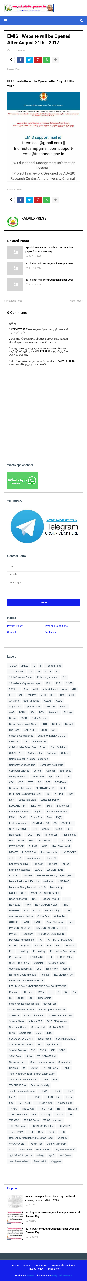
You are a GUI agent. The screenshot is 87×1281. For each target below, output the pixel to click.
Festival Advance (18, 823)
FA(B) (59, 817)
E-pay (70, 794)
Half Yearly (15, 834)
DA (39, 782)
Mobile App (56, 887)
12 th (48, 683)
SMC (38, 1033)
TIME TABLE (24, 1103)
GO (55, 823)
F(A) (49, 817)
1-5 (30, 671)
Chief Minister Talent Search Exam (27, 747)
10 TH (48, 671)
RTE (51, 992)
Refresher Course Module (22, 974)
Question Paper (56, 963)
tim (11, 1103)
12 (64, 677)
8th (62, 695)
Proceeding (39, 951)
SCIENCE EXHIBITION (61, 1015)
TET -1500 (34, 1097)
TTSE (31, 1132)
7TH (43, 695)
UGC (40, 1132)
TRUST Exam (16, 1132)
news (28, 904)
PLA (49, 945)
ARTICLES (50, 706)
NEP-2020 (14, 904)
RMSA (41, 992)
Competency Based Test (22, 764)
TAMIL (66, 1068)
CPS (68, 776)
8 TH (53, 695)
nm (26, 910)
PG (40, 939)
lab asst (38, 864)
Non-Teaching (52, 910)
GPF (35, 829)
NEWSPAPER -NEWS (46, 904)
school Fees (50, 1003)
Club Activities (59, 747)
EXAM (22, 817)
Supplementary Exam (42, 1062)
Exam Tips (36, 817)
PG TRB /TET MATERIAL (59, 939)
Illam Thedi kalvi (61, 846)
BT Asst (56, 724)
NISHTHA (14, 910)
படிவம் (52, 1155)
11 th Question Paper (20, 677)
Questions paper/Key (20, 968)
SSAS (43, 1050)
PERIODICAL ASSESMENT (51, 934)
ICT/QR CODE (16, 846)
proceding (23, 951)
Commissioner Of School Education (28, 759)
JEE (11, 858)
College (65, 753)
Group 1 (46, 829)
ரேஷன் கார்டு (40, 1161)
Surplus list (64, 1062)
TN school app (64, 1103)
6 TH (11, 695)
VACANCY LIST (17, 1143)
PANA (26, 922)
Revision (13, 992)
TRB (70, 1114)
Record (66, 968)
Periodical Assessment (21, 939)
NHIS (65, 904)
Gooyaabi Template (61, 1275)
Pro (11, 951)
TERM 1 (43, 1091)
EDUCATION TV (17, 805)
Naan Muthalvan (18, 899)
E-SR (11, 799)
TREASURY (64, 1126)
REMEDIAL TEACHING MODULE (26, 980)
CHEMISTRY (39, 741)
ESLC (12, 817)
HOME (21, 840)
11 (57, 671)
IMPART (13, 852)
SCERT (20, 998)
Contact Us (13, 632)
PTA (50, 957)
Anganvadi (15, 706)
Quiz (39, 968)
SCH (31, 998)
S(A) (66, 992)
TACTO (34, 1068)
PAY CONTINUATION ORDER (51, 928)
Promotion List (17, 957)
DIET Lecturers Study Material (25, 794)
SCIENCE (14, 1015)
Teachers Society (40, 1085)
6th (21, 695)
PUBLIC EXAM (64, 957)
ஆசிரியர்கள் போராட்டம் (20, 1155)
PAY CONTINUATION (20, 928)
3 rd (26, 689)
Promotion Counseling (62, 951)
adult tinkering (31, 700)
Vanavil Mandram (56, 1143)
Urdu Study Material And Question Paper (31, 1138)
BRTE (45, 724)
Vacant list (36, 1143)
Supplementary (17, 1062)
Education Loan (27, 799)
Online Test (60, 916)
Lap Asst (52, 864)
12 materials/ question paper (25, 683)
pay (71, 922)
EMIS (49, 805)
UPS (62, 1132)
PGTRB (13, 945)
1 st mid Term (53, 665)
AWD (12, 712)
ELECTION (36, 805)
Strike (29, 1056)
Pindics (38, 945)
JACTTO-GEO (69, 852)
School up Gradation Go (52, 1009)
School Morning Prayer (21, 1009)
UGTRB (51, 1132)
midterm (48, 881)
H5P (68, 829)
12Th (59, 683)
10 (38, 671)
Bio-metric (53, 712)
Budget (69, 724)
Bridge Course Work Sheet (23, 724)
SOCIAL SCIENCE (65, 1038)
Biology (68, 712)
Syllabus (13, 1068)
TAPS (45, 1079)
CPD (58, 776)
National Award (50, 899)
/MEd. (24, 665)
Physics (25, 945)
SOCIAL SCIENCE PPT (21, 1038)
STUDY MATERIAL (46, 1056)
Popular (12, 1188)
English (38, 811)
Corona (38, 770)
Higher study (69, 834)
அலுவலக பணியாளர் (65, 1149)
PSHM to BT (36, 957)
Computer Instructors (51, 764)
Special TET (53, 1044)
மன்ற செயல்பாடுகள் (19, 1161)
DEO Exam (61, 782)
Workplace (26, 1149)
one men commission (21, 916)
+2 (33, 665)
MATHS (28, 875)
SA (74, 992)
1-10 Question (16, 671)
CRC (11, 782)
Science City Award (34, 1015)
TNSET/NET (45, 1108)
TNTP (60, 1108)
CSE (20, 782)
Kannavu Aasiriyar (19, 864)
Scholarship (44, 998)
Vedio (12, 1149)
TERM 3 (69, 1091)
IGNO (44, 846)
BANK (22, 712)
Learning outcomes (19, 869)
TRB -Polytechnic (53, 1120)
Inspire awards (49, 852)
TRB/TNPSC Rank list (41, 1126)
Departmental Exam (20, 788)
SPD (40, 1044)
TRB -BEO (14, 1120)
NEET (67, 899)
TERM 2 (56, 1091)
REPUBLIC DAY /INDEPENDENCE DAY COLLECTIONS (37, 986)
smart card (25, 1033)
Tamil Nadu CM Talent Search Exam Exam (32, 1073)
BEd (32, 712)
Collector (51, 753)
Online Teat (43, 916)
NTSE (67, 910)
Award (63, 706)
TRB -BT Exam (31, 1120)
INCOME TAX (29, 852)
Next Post (75, 300)
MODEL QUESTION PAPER (45, 893)
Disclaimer (50, 632)
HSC (31, 840)
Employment (63, 805)
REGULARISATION (63, 974)
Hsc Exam (44, 840)
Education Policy (49, 799)
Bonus (12, 718)
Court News (38, 776)
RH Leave (28, 992)
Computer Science (19, 770)
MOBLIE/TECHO (17, 893)
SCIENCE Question (57, 1021)
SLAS (12, 1033)
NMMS (36, 910)
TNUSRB (72, 1108)
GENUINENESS (40, 823)
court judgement (18, 776)
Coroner (50, 770)
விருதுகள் (56, 1161)
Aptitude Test (33, 706)
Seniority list (38, 1027)
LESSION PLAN (55, 869)
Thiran (69, 1097)
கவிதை (40, 1155)
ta (24, 1068)
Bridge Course (39, 718)
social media (45, 1038)
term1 (12, 1097)
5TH (73, 689)
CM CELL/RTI (16, 753)
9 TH (71, 695)
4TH (35, 689)
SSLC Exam (15, 1056)
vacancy (62, 1138)
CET (26, 741)
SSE (52, 1050)
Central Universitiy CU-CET (52, 735)
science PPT (35, 1021)
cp (50, 776)
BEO (41, 712)
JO (19, 858)
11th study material (47, 677)
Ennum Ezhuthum (57, 811)
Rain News (52, 968)
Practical (70, 945)
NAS (34, 899)
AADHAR (14, 700)
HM (11, 840)
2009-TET (14, 689)
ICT (69, 840)
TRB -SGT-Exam (17, 1126)
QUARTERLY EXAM (19, 963)
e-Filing (59, 794)
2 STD (69, 683)
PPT (58, 945)
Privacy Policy (15, 626)
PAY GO (13, 934)
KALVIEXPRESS (34, 218)
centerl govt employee (21, 735)
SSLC (62, 1050)
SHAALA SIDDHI (58, 1027)
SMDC (49, 1033)
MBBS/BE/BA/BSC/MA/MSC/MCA (55, 875)
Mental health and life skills (24, 881)
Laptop (65, 864)
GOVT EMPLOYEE (18, 829)
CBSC (44, 730)
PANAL (38, 922)
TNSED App (28, 1108)
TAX (55, 1079)
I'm (61, 840)
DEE (48, 782)
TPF (34, 1114)
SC (10, 998)
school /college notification (24, 1003)
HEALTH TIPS (33, 834)
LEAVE (38, 869)
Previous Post (14, 300)
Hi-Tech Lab (51, 834)
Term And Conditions (56, 626)
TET (22, 1097)
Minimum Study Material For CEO (27, 887)
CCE (53, 730)
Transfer (59, 1114)
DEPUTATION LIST (45, 788)
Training (45, 1114)
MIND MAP (63, 881)
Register (45, 974)
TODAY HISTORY (18, 1114)
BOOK (24, 718)
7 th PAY (31, 695)
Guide (58, 829)
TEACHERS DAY (17, 1085)
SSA (33, 1050)
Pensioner (27, 934)
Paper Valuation (55, 922)
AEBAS (47, 700)
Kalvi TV (51, 858)
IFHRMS (32, 846)
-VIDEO (13, 665)
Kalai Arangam (34, 858)
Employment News (19, 811)
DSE (48, 794)
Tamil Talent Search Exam (23, 1079)
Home (15, 1265)
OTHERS (13, 922)
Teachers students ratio (22, 1091)
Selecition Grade (18, 1027)
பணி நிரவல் (65, 1155)
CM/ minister (35, 753)
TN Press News (43, 1103)
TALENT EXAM (50, 1068)
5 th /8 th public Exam (54, 689)
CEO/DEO (14, 741)
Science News (16, 1021)
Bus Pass (14, 730)
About (26, 1265)
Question (39, 963)
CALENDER (30, 730)
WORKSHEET (43, 1149)
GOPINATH (67, 823)
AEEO (59, 700)
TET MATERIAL (53, 1097)
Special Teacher (17, 1050)
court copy (65, 770)
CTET (30, 782)
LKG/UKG (14, 875)
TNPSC (13, 1108)
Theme (30, 1275)
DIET (62, 788)
